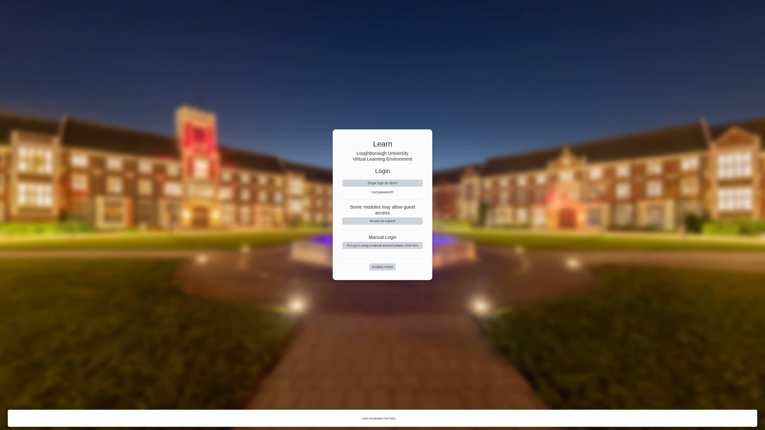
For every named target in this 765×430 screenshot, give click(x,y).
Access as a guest (382, 221)
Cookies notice (382, 267)
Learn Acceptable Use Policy (379, 418)
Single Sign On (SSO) (382, 183)
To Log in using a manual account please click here (382, 245)
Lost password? (383, 192)
